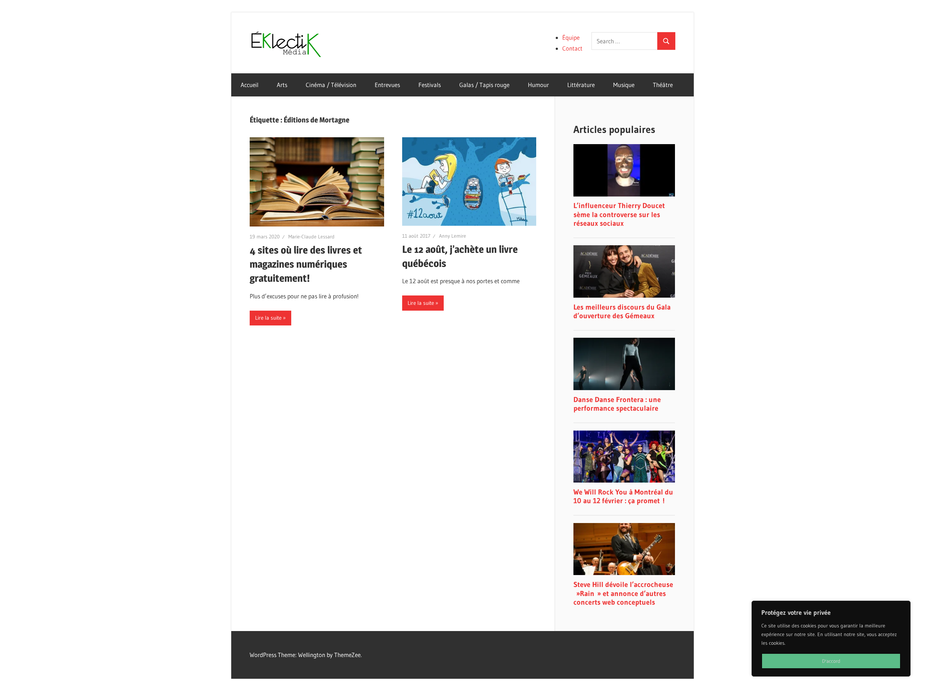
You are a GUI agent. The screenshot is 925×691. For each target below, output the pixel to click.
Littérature (581, 84)
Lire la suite (268, 317)
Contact (572, 48)
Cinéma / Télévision (331, 84)
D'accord (831, 661)
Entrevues (387, 84)
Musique (623, 84)
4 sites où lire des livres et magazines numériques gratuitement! (306, 264)
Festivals (429, 84)
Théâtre (663, 84)
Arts (282, 84)
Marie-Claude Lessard (311, 236)
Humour (538, 84)
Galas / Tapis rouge (484, 84)
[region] (831, 639)
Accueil (249, 84)
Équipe (571, 37)
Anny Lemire (452, 236)
